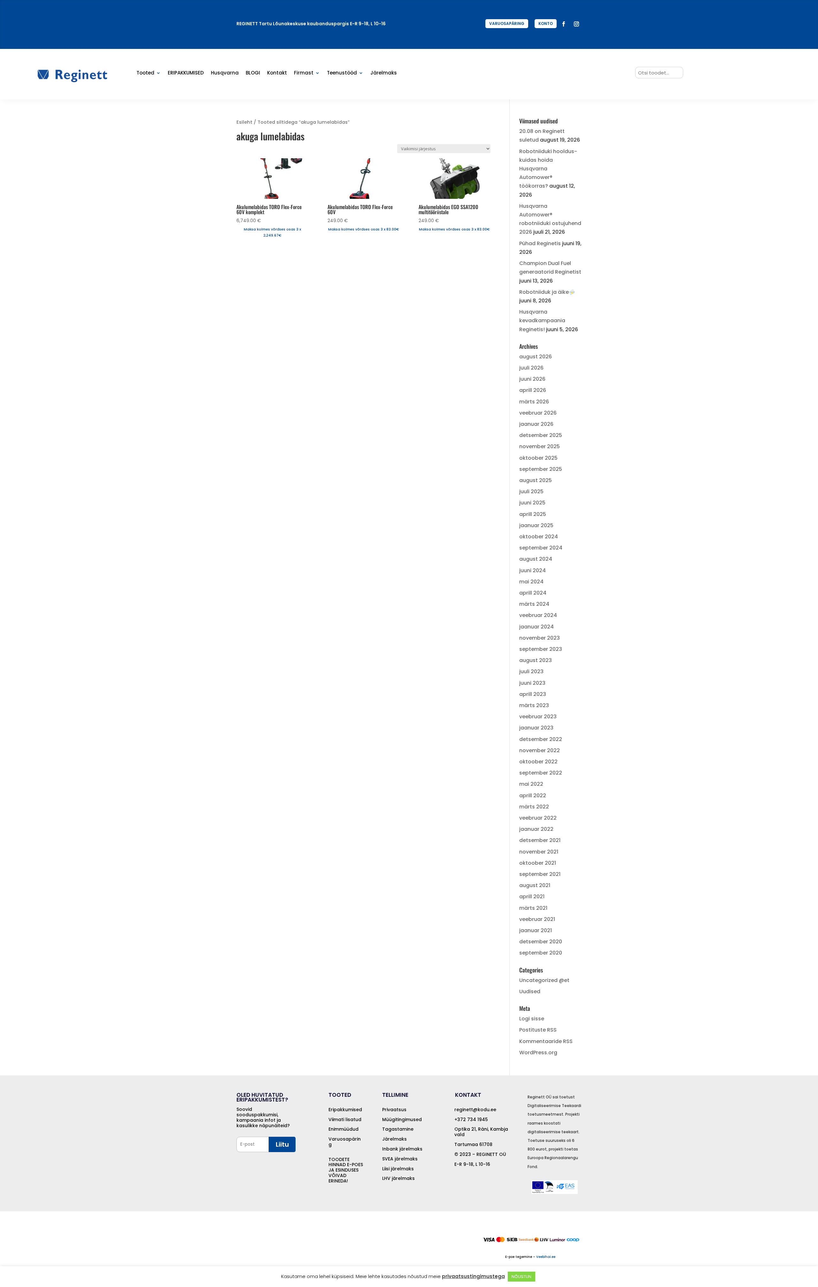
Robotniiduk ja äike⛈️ (547, 292)
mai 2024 (531, 581)
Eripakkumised (345, 1109)
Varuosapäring (344, 1142)
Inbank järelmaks (402, 1149)
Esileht (244, 122)
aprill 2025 (532, 514)
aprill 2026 (532, 390)
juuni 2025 (532, 502)
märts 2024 (534, 604)
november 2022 (539, 750)
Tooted (145, 73)
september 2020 (540, 952)
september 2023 (540, 649)
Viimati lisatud (344, 1119)
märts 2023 (534, 705)
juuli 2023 (531, 671)
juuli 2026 (531, 367)
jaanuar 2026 (536, 424)
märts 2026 (534, 401)
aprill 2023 (532, 694)
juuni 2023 (532, 683)
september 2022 (540, 772)
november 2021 (538, 851)
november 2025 (539, 446)
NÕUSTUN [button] (521, 1277)
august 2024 (535, 559)
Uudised (529, 991)
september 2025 (540, 469)
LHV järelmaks (398, 1178)
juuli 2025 (531, 491)
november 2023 (539, 638)
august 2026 (535, 356)
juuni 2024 (532, 570)
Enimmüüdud (343, 1129)
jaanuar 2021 (535, 930)
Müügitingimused (402, 1119)
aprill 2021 (531, 896)
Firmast (303, 73)
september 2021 (539, 874)
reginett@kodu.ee (475, 1109)
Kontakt (277, 73)
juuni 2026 (532, 379)
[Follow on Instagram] (576, 24)
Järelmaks (383, 73)
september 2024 (540, 547)
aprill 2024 (532, 593)
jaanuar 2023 (536, 727)
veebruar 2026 (538, 413)
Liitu (282, 1144)
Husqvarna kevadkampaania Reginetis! (542, 320)
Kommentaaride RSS (546, 1041)
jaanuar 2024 (536, 626)
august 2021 (534, 885)
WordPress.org (538, 1052)
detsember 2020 (540, 941)
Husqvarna (225, 73)
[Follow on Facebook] (564, 24)
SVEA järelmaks (400, 1159)
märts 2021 (533, 908)
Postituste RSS (538, 1030)
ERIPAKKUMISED (186, 73)
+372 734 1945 (471, 1119)
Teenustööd (342, 73)
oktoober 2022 (538, 761)
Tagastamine (397, 1129)
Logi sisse (531, 1018)
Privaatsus (394, 1109)
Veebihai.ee (545, 1256)
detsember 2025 (540, 435)
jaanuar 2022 (536, 829)
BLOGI (253, 73)
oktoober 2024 (538, 536)
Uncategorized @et (544, 980)
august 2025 (535, 480)
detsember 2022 (540, 739)
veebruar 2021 (537, 919)
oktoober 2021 (537, 863)
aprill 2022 (532, 795)
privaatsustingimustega (473, 1276)
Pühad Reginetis (540, 243)
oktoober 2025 (538, 458)
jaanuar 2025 (536, 525)
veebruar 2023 (538, 716)
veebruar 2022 (538, 818)
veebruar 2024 (538, 615)
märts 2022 (534, 806)
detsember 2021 (539, 840)
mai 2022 (531, 784)
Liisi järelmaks (398, 1169)
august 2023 (535, 660)
